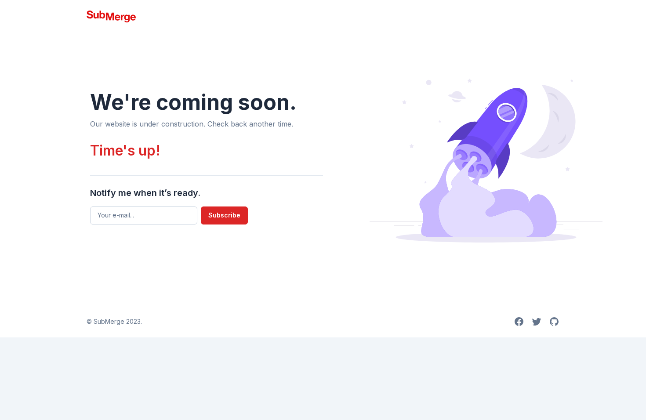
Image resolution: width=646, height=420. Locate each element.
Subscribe (224, 215)
